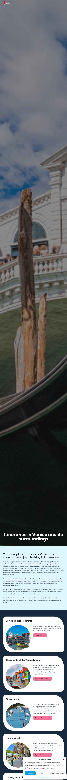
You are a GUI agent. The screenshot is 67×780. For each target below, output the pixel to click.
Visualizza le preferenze (56, 773)
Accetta (30, 773)
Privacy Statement (48, 777)
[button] (64, 759)
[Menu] (63, 3)
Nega (41, 773)
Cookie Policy (39, 777)
